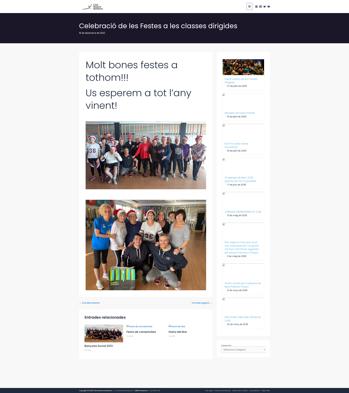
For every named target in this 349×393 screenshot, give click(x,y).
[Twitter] (264, 6)
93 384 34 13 (155, 390)
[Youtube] (268, 6)
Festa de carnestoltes (141, 332)
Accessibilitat (254, 390)
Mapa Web (265, 390)
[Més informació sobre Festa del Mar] (177, 326)
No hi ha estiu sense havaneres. (236, 145)
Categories (226, 345)
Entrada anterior (89, 303)
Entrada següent (202, 303)
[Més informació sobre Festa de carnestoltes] (139, 326)
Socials (88, 350)
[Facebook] (260, 6)
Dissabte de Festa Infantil (240, 113)
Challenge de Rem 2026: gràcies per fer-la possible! (240, 179)
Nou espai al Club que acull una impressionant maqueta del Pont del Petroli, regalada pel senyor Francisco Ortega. (242, 247)
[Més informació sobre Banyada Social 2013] (104, 333)
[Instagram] (256, 6)
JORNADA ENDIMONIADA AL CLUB (243, 211)
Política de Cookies (240, 390)
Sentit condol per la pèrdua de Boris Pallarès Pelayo (243, 285)
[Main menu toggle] (249, 6)
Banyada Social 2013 (99, 346)
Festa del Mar (178, 332)
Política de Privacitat (222, 390)
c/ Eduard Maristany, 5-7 (124, 390)
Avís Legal (209, 390)
